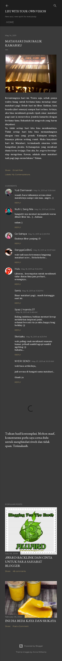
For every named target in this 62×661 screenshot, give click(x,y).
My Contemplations (21, 174)
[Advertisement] (31, 475)
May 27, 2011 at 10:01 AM (43, 361)
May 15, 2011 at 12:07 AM (44, 250)
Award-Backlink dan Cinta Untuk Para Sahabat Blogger (28, 561)
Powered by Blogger (33, 646)
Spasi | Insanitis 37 (25, 309)
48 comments (19, 571)
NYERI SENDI (22, 361)
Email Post (18, 170)
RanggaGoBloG (23, 250)
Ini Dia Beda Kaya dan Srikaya (30, 621)
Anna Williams (39, 652)
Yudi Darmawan (23, 190)
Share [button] (7, 170)
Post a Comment (21, 626)
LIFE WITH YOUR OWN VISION (25, 11)
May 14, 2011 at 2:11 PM (44, 209)
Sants (18, 290)
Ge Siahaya (21, 233)
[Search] (55, 5)
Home (10, 22)
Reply (18, 203)
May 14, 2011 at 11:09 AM (44, 190)
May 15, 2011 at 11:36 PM (32, 291)
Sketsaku (20, 336)
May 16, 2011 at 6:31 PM (36, 336)
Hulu (17, 268)
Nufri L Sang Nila (24, 209)
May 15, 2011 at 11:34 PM (31, 269)
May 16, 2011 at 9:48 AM (26, 312)
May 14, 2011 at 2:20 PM (39, 234)
